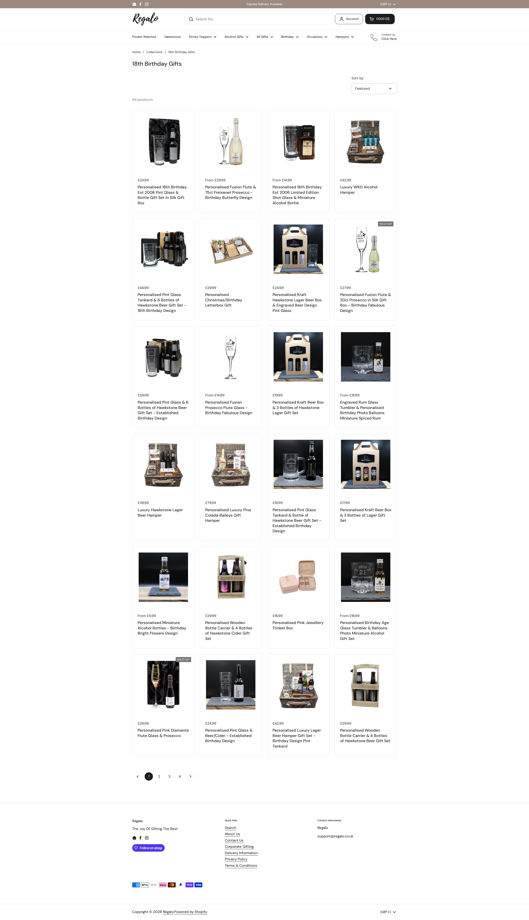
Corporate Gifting (239, 846)
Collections (154, 52)
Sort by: (357, 78)
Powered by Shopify (190, 911)
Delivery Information (241, 853)
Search (230, 827)
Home (136, 52)
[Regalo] (146, 19)
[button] (380, 19)
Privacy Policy (236, 859)
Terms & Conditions (241, 865)
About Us (232, 834)
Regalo (168, 911)
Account (352, 19)
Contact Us (234, 840)
